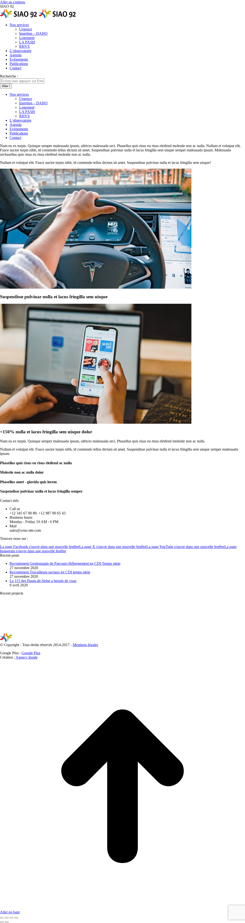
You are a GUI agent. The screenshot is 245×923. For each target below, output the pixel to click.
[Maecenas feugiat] (92, 630)
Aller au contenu (12, 2)
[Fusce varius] (55, 630)
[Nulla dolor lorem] (128, 630)
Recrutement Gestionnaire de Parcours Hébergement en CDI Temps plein (65, 563)
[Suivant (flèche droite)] (7, 922)
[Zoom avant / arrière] (16, 917)
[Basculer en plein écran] (11, 917)
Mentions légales (85, 645)
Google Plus (31, 653)
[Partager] (7, 917)
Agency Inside (27, 657)
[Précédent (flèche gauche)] (2, 922)
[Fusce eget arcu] (18, 630)
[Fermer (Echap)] (2, 917)
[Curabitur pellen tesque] (202, 630)
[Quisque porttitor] (165, 630)
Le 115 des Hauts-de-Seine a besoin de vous (43, 581)
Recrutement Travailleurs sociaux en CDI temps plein (50, 572)
